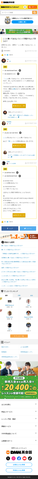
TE (28, 329)
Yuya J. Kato (9, 317)
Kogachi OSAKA (28, 317)
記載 (14, 89)
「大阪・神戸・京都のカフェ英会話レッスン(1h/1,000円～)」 (20, 116)
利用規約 (4, 352)
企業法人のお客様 (19, 465)
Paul (28, 305)
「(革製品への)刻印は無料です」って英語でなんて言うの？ (18, 253)
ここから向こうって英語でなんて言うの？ (13, 276)
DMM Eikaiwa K (9, 305)
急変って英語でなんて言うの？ (10, 267)
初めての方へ (5, 347)
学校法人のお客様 (19, 470)
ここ (5, 78)
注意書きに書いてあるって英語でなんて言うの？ (15, 257)
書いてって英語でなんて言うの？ (10, 249)
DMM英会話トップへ (27, 352)
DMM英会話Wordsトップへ (9, 357)
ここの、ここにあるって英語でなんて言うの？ (14, 286)
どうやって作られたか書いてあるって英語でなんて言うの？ (18, 272)
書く (10, 141)
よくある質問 (24, 347)
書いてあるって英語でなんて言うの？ (12, 245)
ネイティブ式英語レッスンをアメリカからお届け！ (21, 156)
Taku (9, 329)
